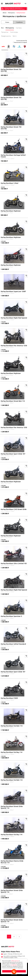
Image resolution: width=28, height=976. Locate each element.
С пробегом (19, 22)
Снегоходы (14, 32)
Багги (14, 36)
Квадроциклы (6, 36)
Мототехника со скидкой (20, 42)
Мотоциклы (11, 12)
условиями (14, 965)
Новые (7, 22)
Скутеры (19, 28)
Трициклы (4, 32)
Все (2, 28)
